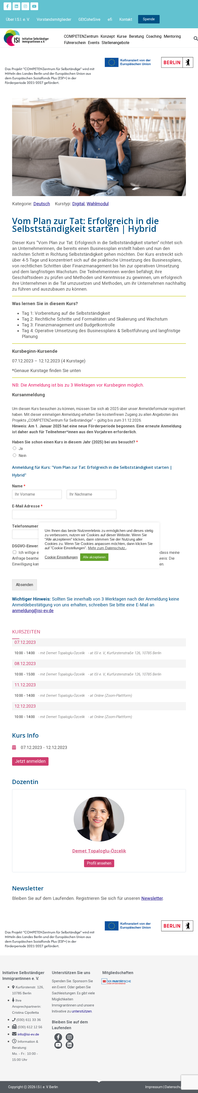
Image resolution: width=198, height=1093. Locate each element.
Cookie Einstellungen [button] (61, 557)
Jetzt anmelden (30, 761)
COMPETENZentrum (81, 36)
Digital (78, 203)
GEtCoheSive (89, 19)
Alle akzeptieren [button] (94, 557)
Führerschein (75, 42)
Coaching (154, 36)
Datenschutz (174, 1087)
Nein (22, 455)
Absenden (24, 584)
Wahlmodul (98, 203)
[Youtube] (34, 6)
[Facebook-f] (7, 6)
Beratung (136, 36)
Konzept (107, 36)
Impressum (154, 1087)
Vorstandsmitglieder (54, 19)
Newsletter (152, 898)
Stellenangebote (115, 42)
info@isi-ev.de (28, 1034)
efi (110, 19)
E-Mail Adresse (27, 506)
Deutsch (41, 203)
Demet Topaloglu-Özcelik (99, 851)
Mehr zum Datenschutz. (107, 548)
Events (93, 42)
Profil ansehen (99, 863)
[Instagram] (25, 6)
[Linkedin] (16, 6)
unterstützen (82, 1011)
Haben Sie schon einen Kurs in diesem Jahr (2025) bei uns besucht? (75, 442)
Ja (21, 448)
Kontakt (125, 19)
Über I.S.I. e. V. (17, 19)
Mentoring (172, 36)
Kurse (122, 36)
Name (18, 486)
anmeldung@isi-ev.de (33, 610)
